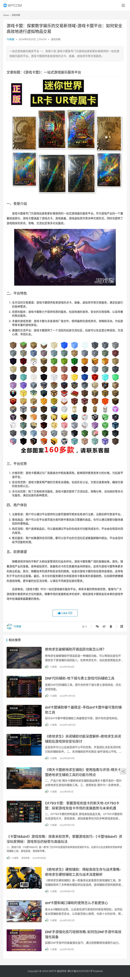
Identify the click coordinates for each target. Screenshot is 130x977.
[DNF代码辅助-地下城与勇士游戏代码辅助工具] (24, 687)
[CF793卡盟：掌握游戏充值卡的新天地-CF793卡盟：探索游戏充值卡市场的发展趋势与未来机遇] (24, 811)
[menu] (123, 5)
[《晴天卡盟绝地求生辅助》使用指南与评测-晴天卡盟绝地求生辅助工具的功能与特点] (24, 778)
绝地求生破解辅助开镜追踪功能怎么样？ (75, 649)
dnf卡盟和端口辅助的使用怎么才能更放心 (76, 903)
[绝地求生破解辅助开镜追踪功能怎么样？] (24, 658)
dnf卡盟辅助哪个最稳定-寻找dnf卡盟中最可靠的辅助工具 (83, 709)
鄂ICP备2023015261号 (79, 971)
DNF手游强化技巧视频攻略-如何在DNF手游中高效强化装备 (83, 934)
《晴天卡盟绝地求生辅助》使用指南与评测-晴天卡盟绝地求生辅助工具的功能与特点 (83, 772)
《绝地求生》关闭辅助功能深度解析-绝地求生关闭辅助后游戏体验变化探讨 (83, 738)
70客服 (10, 39)
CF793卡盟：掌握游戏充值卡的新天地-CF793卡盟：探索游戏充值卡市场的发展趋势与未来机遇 (82, 805)
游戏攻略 (55, 39)
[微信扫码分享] (97, 626)
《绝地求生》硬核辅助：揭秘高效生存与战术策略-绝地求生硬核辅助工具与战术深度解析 (83, 872)
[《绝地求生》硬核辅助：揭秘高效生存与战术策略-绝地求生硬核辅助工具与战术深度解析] (24, 878)
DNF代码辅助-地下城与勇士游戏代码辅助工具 (79, 678)
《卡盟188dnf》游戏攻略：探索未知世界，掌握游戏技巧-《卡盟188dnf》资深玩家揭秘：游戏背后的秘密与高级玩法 (64, 839)
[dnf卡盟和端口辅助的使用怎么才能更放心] (24, 911)
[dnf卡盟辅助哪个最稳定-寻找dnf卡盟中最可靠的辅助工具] (24, 716)
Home (6, 15)
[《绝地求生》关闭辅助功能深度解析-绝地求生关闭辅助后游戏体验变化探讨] (24, 745)
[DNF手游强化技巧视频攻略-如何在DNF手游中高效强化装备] (24, 940)
